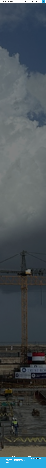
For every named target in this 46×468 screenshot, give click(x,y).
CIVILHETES (7, 1)
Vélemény (37, 1)
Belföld (26, 1)
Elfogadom (32, 458)
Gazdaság (33, 1)
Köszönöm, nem (37, 458)
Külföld (30, 1)
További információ (8, 462)
